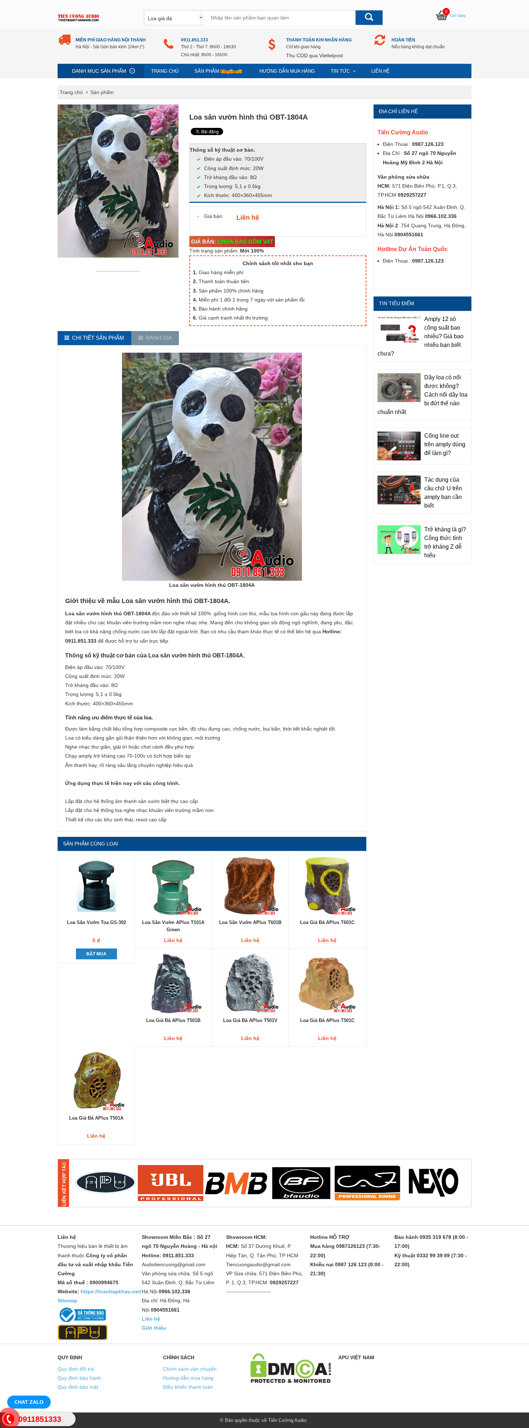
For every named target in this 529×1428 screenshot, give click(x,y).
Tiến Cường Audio (287, 1420)
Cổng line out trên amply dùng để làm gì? (444, 444)
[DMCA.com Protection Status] (290, 1367)
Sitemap (67, 1300)
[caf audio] (367, 1183)
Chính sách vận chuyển (190, 1369)
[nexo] (433, 1183)
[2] (170, 1183)
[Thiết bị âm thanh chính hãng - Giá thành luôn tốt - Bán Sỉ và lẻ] (78, 18)
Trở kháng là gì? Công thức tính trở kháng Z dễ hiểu (445, 542)
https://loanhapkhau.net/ (111, 1291)
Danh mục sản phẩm (99, 71)
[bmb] (236, 1183)
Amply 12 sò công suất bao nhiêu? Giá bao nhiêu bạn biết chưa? (420, 336)
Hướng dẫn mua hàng (287, 71)
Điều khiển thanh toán (188, 1387)
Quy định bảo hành (79, 1378)
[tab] (94, 338)
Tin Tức (341, 71)
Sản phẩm (206, 71)
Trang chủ (164, 71)
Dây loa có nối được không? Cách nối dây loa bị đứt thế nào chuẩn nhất (422, 394)
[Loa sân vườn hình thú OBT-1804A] (119, 271)
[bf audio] (301, 1183)
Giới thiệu (154, 1328)
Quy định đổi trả (76, 1369)
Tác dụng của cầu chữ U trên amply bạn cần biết (443, 493)
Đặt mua (96, 953)
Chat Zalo (29, 1402)
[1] (105, 1183)
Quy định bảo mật (78, 1387)
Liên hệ (380, 71)
